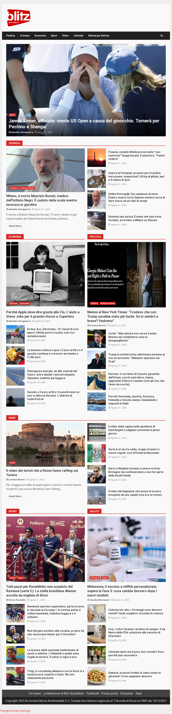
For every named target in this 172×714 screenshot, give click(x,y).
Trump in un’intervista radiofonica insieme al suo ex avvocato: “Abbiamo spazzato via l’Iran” (96, 360)
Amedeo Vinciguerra (22, 132)
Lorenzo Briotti (98, 325)
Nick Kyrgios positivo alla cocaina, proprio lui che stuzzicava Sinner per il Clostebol (15, 634)
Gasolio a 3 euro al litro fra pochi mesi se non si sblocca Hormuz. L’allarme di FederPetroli (15, 397)
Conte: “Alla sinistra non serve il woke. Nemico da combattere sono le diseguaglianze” (96, 339)
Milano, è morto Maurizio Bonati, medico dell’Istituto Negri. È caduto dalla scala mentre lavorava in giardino (45, 170)
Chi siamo (35, 693)
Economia (40, 35)
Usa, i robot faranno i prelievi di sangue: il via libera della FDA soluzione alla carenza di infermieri (96, 634)
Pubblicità (92, 693)
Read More (15, 225)
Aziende (13, 303)
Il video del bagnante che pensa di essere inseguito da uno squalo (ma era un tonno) (96, 495)
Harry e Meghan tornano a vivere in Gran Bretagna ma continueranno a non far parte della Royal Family (96, 474)
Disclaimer (126, 693)
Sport (54, 35)
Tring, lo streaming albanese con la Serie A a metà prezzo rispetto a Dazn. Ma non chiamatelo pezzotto (15, 676)
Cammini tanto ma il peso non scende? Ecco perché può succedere (96, 655)
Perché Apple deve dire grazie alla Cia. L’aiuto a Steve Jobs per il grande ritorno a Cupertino (45, 274)
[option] (86, 90)
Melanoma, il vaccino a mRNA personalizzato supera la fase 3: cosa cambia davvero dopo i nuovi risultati (126, 549)
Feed (139, 693)
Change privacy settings (15, 710)
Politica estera (27, 115)
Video (65, 35)
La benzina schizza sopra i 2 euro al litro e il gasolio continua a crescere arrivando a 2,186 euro (15, 355)
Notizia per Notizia (98, 35)
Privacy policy (109, 693)
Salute (105, 578)
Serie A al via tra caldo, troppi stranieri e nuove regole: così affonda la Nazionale (96, 453)
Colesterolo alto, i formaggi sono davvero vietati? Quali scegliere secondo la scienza (96, 613)
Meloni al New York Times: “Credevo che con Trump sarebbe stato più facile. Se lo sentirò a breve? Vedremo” (126, 274)
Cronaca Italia (27, 188)
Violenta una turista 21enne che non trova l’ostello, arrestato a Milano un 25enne (96, 220)
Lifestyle (78, 35)
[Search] (162, 35)
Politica (10, 35)
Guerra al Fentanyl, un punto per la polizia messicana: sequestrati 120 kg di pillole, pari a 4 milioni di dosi (96, 178)
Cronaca (25, 35)
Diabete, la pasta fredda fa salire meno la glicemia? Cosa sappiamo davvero (96, 676)
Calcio (12, 578)
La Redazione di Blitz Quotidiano (63, 693)
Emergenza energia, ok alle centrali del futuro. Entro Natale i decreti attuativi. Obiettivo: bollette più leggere (15, 376)
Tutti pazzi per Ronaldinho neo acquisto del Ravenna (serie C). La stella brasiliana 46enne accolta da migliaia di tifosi (45, 549)
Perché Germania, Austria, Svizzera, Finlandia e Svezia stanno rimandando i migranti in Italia (96, 402)
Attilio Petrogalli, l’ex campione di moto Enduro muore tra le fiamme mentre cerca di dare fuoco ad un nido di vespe (96, 199)
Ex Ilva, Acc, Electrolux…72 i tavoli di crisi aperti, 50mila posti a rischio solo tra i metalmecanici (15, 334)
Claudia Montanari (100, 599)
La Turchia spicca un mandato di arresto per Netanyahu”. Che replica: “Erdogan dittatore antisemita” (86, 90)
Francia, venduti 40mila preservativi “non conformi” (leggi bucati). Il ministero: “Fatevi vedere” (96, 157)
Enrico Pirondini (17, 599)
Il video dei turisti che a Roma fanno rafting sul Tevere (45, 445)
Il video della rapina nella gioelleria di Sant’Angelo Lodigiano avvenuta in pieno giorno (96, 432)
